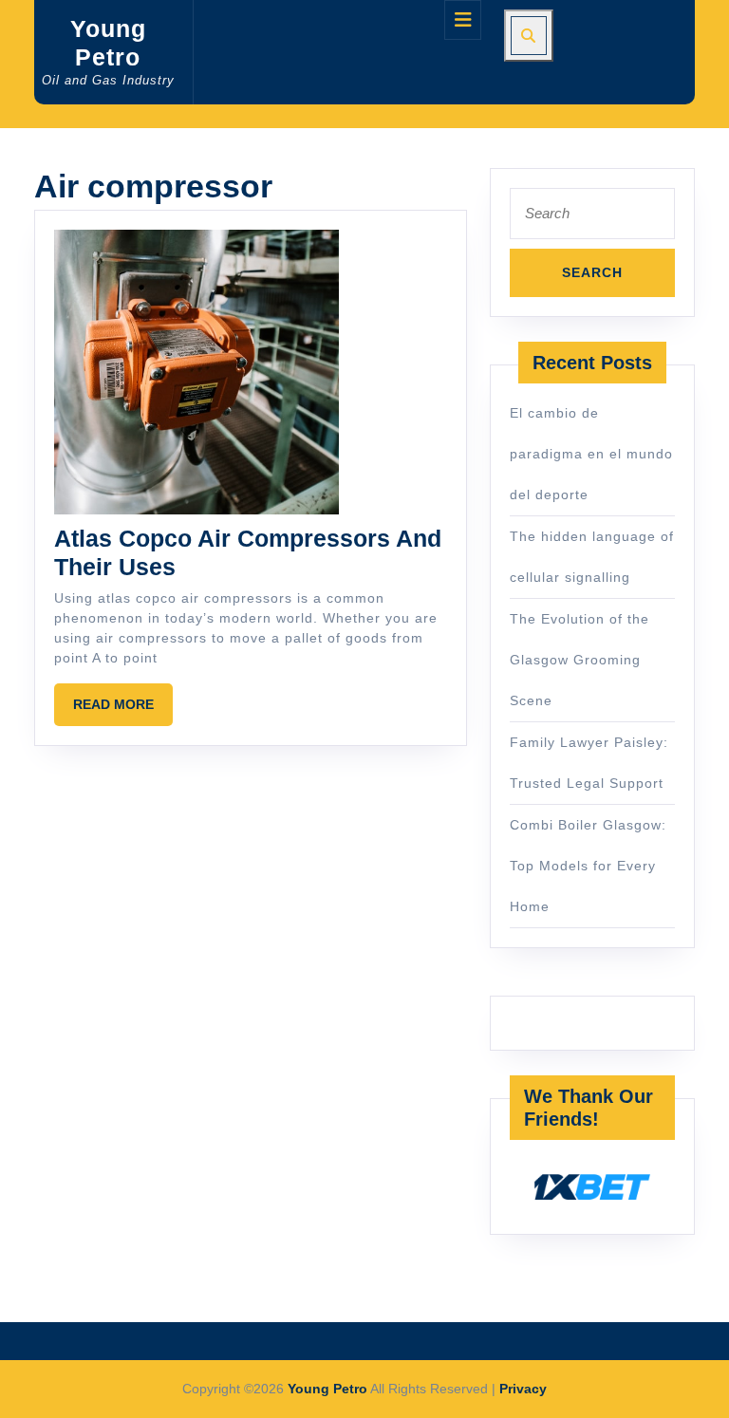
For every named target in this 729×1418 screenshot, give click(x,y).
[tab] (462, 20)
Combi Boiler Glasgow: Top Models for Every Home (588, 865)
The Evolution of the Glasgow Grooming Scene (579, 659)
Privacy (523, 1388)
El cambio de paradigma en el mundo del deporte (591, 453)
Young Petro (327, 1388)
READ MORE (123, 711)
